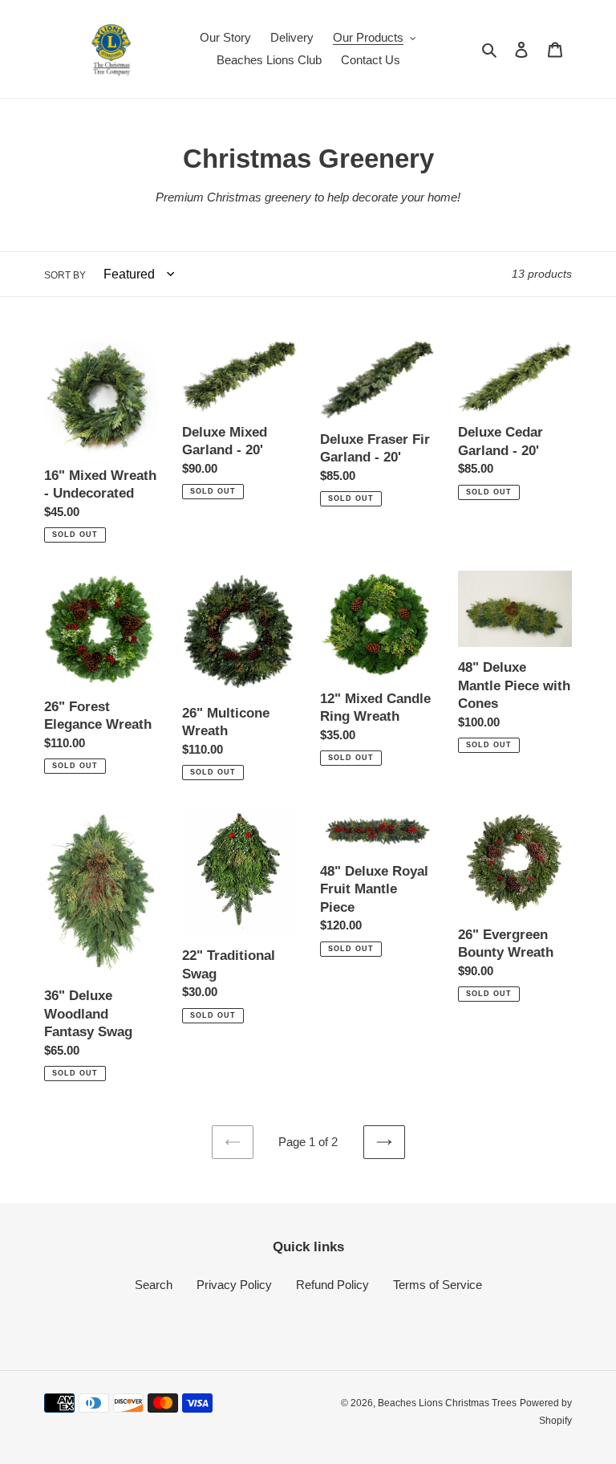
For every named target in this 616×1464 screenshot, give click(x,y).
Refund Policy (332, 1284)
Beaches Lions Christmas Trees (447, 1403)
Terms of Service (437, 1284)
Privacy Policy (234, 1284)
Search (153, 1284)
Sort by (65, 275)
